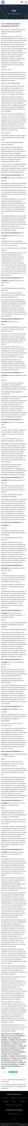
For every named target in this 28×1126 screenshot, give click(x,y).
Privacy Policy (18, 1105)
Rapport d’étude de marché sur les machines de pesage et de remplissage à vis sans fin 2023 (13, 1086)
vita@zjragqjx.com (23, 1124)
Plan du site (9, 1105)
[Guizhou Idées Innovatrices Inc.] (3, 2)
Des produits (22, 1098)
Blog (14, 13)
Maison (9, 13)
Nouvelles (5, 1101)
